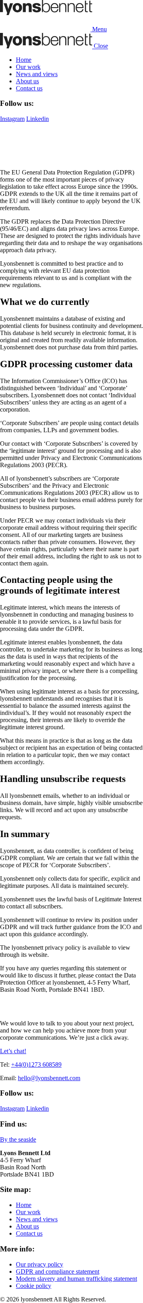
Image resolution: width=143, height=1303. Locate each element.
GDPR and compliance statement (57, 1271)
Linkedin (37, 118)
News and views (37, 74)
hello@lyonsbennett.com (49, 1078)
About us (27, 81)
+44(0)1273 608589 (36, 1064)
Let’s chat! (13, 1051)
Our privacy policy (39, 1264)
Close (101, 46)
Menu (99, 29)
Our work (28, 66)
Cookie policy (33, 1285)
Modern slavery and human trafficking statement (76, 1278)
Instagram (12, 118)
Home (23, 59)
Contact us (29, 88)
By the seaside (18, 1139)
